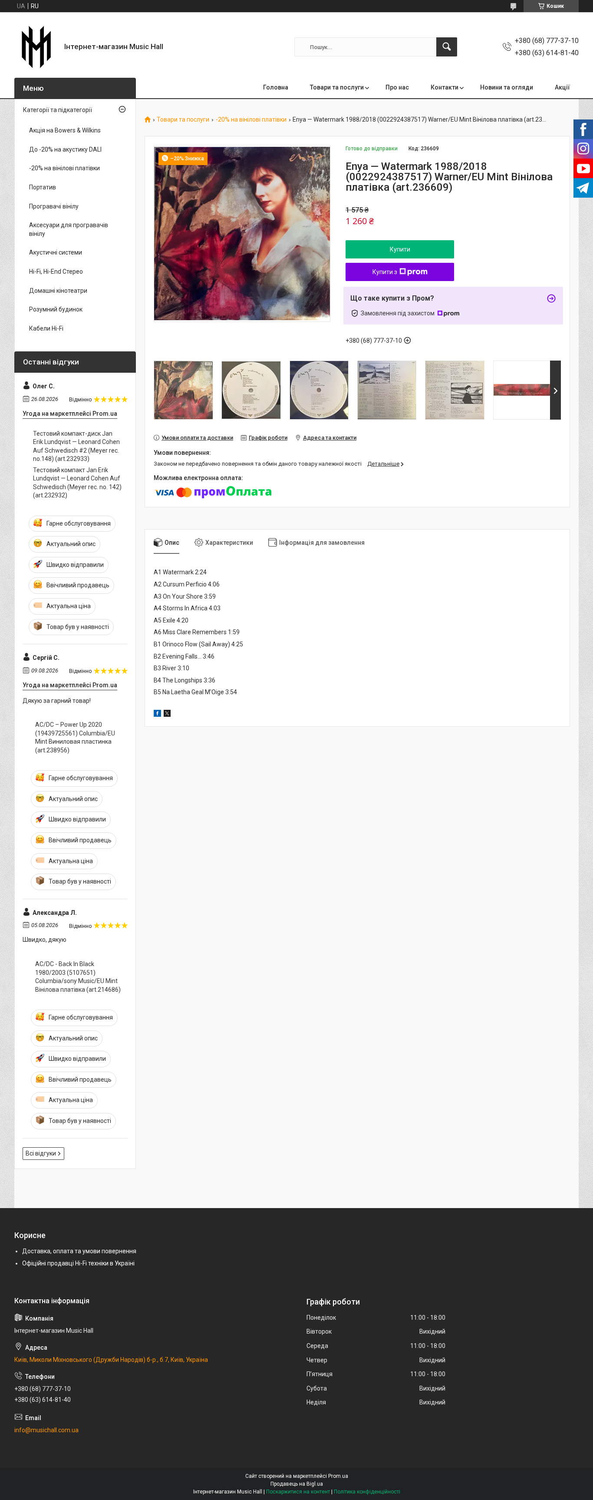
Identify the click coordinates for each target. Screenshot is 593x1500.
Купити (400, 249)
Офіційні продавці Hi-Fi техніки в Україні (78, 1263)
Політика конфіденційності (367, 1492)
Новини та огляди (506, 87)
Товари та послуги (337, 87)
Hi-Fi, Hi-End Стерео (56, 271)
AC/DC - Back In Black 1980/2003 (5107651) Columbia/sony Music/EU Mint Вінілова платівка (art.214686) (78, 976)
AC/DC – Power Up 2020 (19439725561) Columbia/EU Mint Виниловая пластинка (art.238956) (75, 737)
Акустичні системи (55, 252)
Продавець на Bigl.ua (296, 1484)
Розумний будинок (55, 309)
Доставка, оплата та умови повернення (79, 1251)
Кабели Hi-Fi (46, 328)
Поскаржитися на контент (298, 1492)
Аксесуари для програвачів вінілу (68, 229)
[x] (167, 714)
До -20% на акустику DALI (65, 149)
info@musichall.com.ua (46, 1430)
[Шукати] (446, 46)
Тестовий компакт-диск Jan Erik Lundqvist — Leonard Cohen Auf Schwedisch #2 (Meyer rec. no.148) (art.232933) (76, 446)
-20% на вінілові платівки (251, 119)
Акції (562, 87)
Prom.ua (338, 1476)
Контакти (444, 87)
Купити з (384, 271)
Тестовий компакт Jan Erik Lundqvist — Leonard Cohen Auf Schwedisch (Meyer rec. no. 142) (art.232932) (77, 483)
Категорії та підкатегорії (57, 109)
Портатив (42, 187)
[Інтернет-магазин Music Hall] (36, 47)
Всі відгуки (41, 1153)
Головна (275, 87)
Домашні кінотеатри (58, 290)
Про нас (397, 87)
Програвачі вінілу (54, 206)
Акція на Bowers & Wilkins (65, 130)
